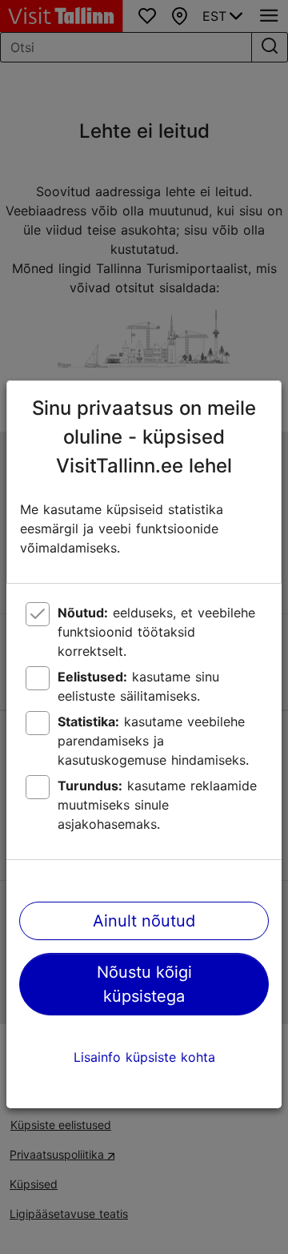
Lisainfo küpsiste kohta (144, 1057)
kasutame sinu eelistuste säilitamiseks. (138, 686)
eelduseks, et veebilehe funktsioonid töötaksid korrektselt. (156, 632)
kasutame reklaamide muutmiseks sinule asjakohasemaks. (157, 805)
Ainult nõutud (144, 920)
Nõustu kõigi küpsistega (144, 984)
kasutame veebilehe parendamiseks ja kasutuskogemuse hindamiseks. (153, 740)
